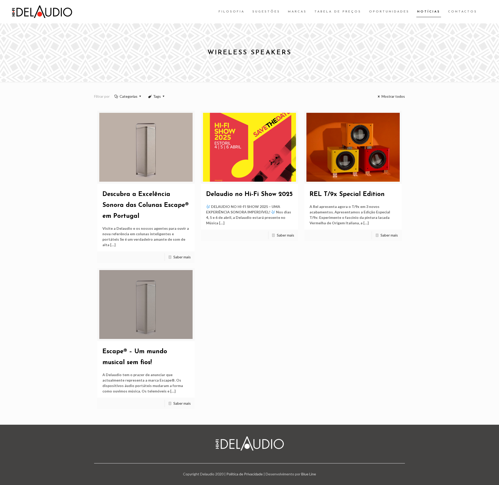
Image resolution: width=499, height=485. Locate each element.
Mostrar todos (393, 96)
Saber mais (182, 257)
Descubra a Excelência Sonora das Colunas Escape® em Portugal (145, 205)
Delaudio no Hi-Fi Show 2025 (249, 194)
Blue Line (308, 474)
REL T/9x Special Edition (347, 194)
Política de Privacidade (244, 474)
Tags (157, 96)
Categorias (128, 96)
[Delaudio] (42, 11)
